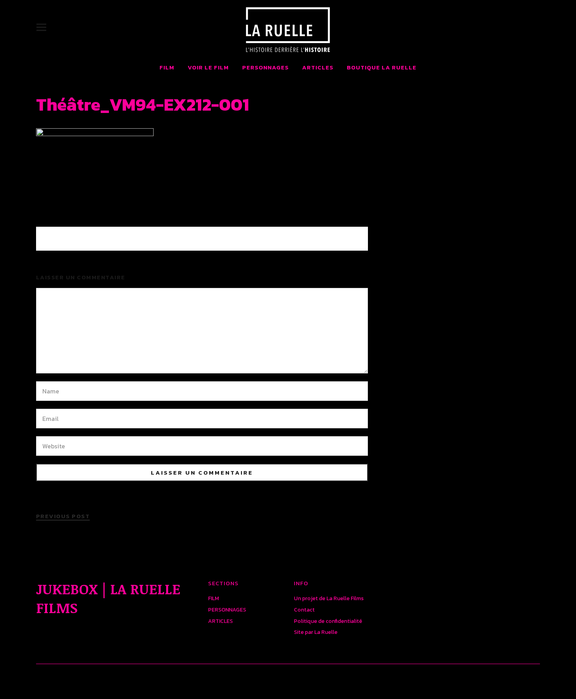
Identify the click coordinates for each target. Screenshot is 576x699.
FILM (166, 67)
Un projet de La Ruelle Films (329, 598)
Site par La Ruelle (315, 632)
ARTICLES (317, 67)
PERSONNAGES (265, 67)
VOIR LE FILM (208, 67)
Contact (304, 610)
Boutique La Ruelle (382, 67)
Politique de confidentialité (328, 621)
